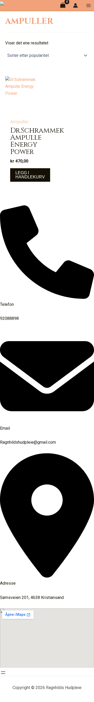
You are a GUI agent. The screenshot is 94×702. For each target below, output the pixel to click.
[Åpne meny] (3, 673)
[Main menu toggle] (88, 5)
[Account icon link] (75, 5)
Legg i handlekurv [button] (30, 175)
